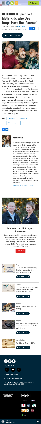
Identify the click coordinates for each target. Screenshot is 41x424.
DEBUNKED (23, 118)
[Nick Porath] (6, 141)
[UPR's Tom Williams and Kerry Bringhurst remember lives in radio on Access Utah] (8, 268)
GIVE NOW (20, 251)
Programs (11, 118)
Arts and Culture (20, 340)
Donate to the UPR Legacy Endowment (20, 230)
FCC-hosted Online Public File (13, 378)
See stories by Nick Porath (23, 185)
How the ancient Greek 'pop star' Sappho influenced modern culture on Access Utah (27, 289)
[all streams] (38, 421)
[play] (3, 421)
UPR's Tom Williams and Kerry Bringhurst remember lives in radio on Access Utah (26, 270)
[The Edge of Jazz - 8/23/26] (8, 343)
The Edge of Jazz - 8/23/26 (26, 343)
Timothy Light (12, 123)
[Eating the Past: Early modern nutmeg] (8, 307)
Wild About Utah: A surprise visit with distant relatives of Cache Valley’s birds (27, 326)
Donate (34, 3)
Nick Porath (21, 27)
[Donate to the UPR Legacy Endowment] (20, 211)
